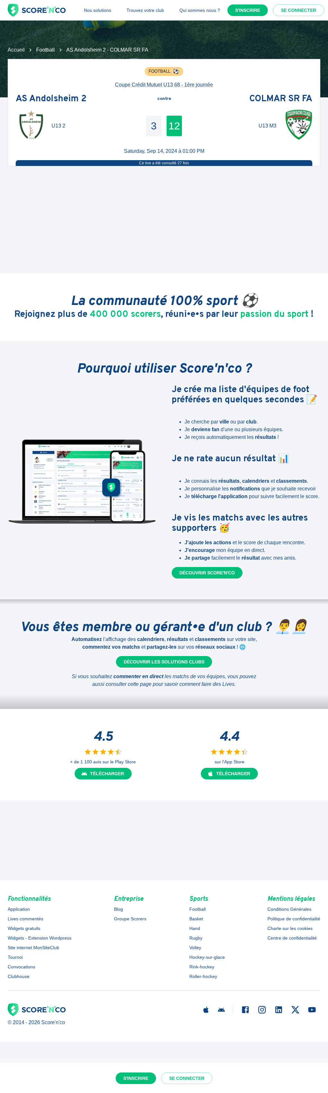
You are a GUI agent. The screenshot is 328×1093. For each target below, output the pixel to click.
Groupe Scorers (130, 918)
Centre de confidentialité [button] (292, 938)
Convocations (21, 966)
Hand (194, 928)
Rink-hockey (201, 966)
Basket (196, 918)
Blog (118, 909)
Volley (195, 947)
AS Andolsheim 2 (51, 99)
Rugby (195, 938)
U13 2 (58, 125)
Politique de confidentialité (293, 918)
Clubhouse (18, 976)
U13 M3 (267, 125)
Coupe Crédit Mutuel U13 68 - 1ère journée (164, 84)
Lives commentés (25, 918)
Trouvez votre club (145, 10)
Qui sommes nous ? (199, 10)
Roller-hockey (203, 976)
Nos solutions (97, 10)
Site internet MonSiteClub (33, 947)
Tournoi (15, 957)
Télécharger (107, 773)
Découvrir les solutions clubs (164, 661)
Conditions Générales (289, 909)
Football (45, 50)
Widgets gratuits (24, 928)
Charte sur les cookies (290, 928)
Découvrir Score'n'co (207, 572)
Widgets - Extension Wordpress (39, 938)
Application (19, 909)
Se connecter (298, 10)
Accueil (16, 50)
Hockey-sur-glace (207, 957)
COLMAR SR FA (280, 99)
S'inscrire (247, 10)
